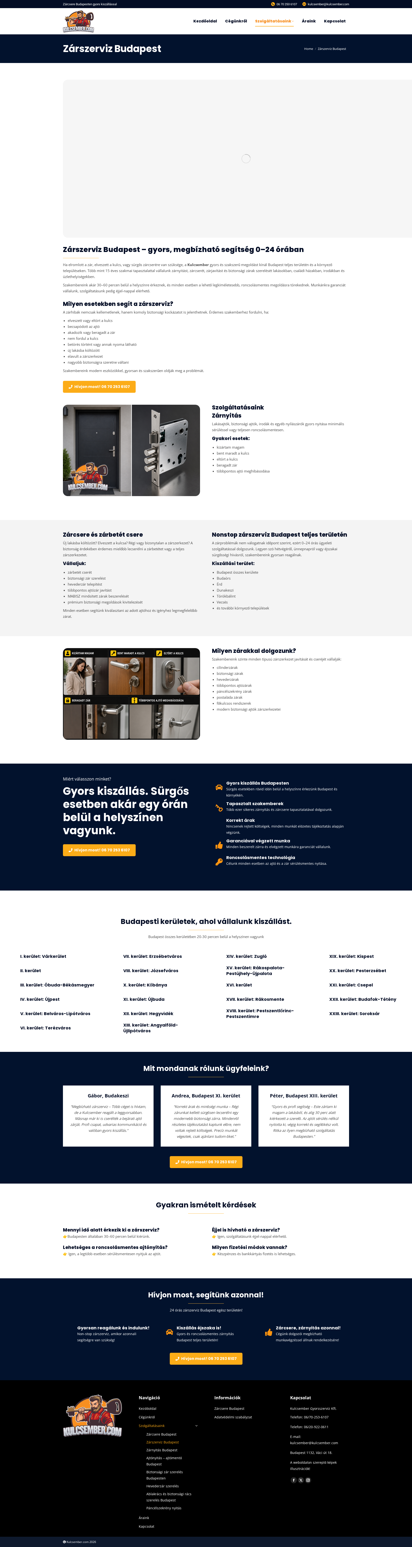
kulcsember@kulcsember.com (328, 4)
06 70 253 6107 (287, 4)
